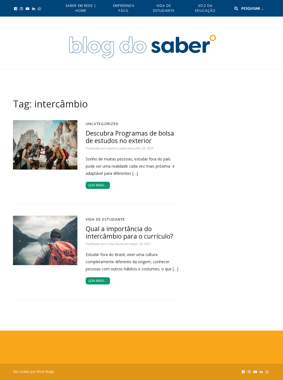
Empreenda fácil (124, 8)
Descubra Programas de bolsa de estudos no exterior (130, 137)
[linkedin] (33, 8)
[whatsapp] (39, 8)
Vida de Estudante (163, 8)
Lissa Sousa (115, 244)
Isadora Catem (117, 148)
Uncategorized (102, 123)
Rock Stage (45, 371)
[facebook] (16, 8)
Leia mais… (97, 185)
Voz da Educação (205, 8)
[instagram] (21, 8)
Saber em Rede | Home (80, 8)
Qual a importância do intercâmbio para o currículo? (129, 232)
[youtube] (27, 8)
